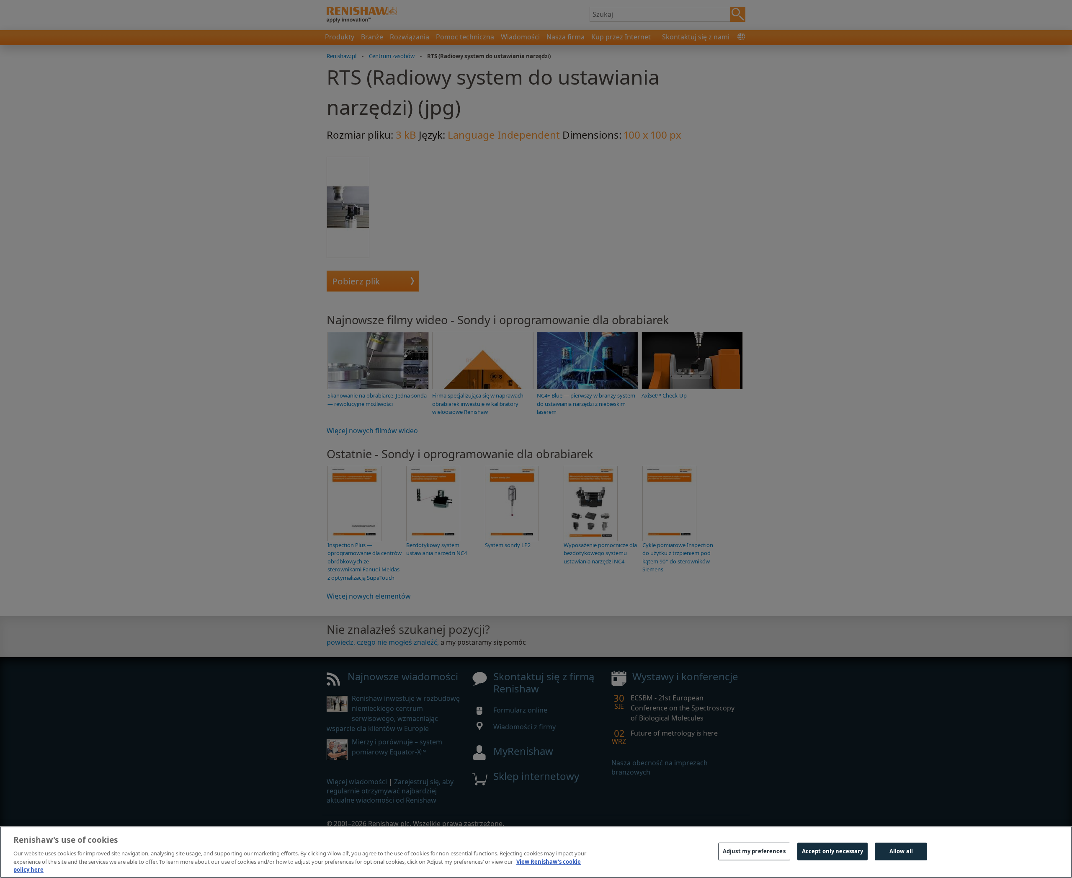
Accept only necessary (832, 851)
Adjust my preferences (754, 851)
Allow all (901, 851)
